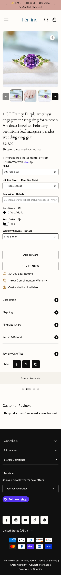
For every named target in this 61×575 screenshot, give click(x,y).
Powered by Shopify (30, 569)
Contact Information (40, 564)
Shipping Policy (18, 564)
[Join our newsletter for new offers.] (53, 489)
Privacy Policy (28, 560)
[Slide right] (55, 96)
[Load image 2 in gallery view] (30, 95)
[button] (6, 19)
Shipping (8, 149)
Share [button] (6, 364)
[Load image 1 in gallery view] (16, 95)
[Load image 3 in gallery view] (44, 95)
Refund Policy (11, 560)
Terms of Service (48, 560)
